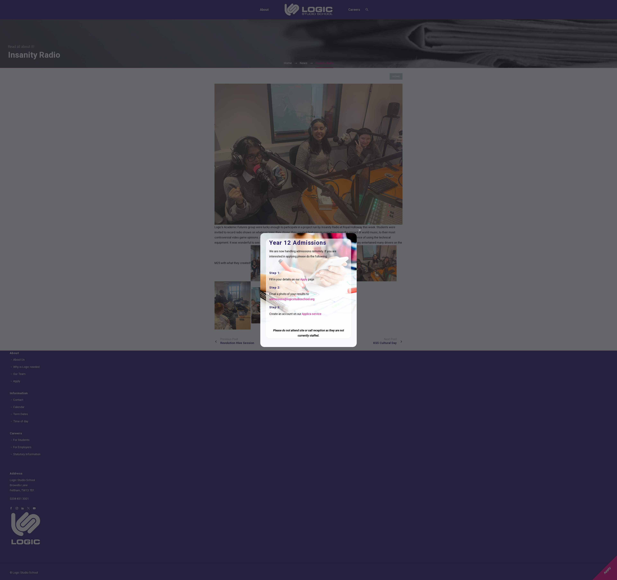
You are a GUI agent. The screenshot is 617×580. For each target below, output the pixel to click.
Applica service (311, 314)
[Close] (359, 230)
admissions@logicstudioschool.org (291, 299)
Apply (303, 279)
